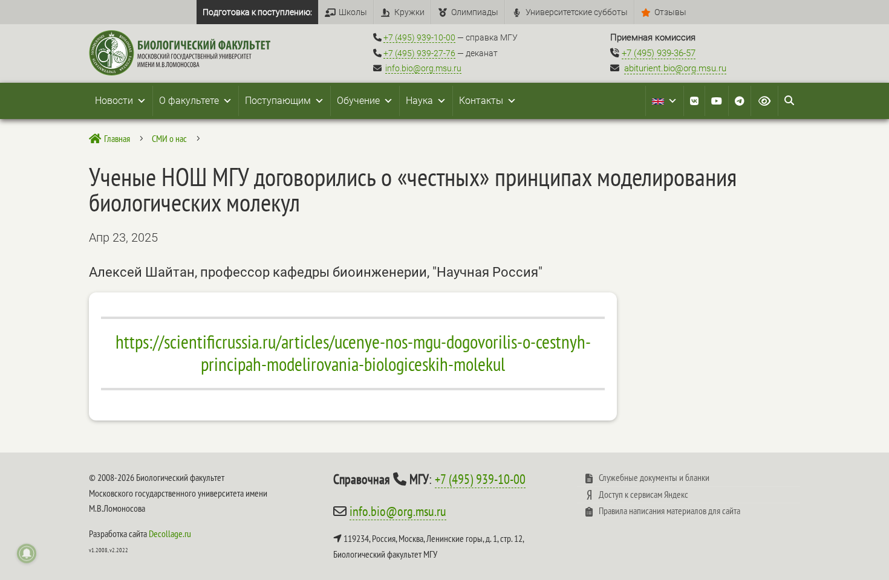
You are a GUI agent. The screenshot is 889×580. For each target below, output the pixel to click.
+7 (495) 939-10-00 (419, 37)
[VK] (694, 101)
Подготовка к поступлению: (257, 12)
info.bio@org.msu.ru (423, 68)
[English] (664, 101)
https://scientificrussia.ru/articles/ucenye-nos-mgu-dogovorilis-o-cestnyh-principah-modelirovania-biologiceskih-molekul (353, 353)
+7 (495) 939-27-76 (419, 53)
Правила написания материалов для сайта (669, 510)
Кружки (409, 12)
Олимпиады (474, 12)
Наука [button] (419, 100)
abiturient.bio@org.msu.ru (675, 68)
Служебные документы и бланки (654, 477)
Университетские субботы (577, 12)
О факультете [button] (189, 100)
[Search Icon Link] (789, 101)
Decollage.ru (170, 533)
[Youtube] (716, 101)
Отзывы (670, 12)
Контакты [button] (481, 100)
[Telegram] (740, 101)
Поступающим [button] (278, 100)
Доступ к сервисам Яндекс (643, 494)
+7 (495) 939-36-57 (658, 53)
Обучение (358, 100)
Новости (114, 100)
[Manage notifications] (26, 553)
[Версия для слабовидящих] (764, 101)
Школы (353, 12)
